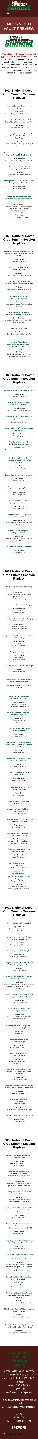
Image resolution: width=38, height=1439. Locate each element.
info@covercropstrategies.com (19, 1392)
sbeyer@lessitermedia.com (25, 1406)
